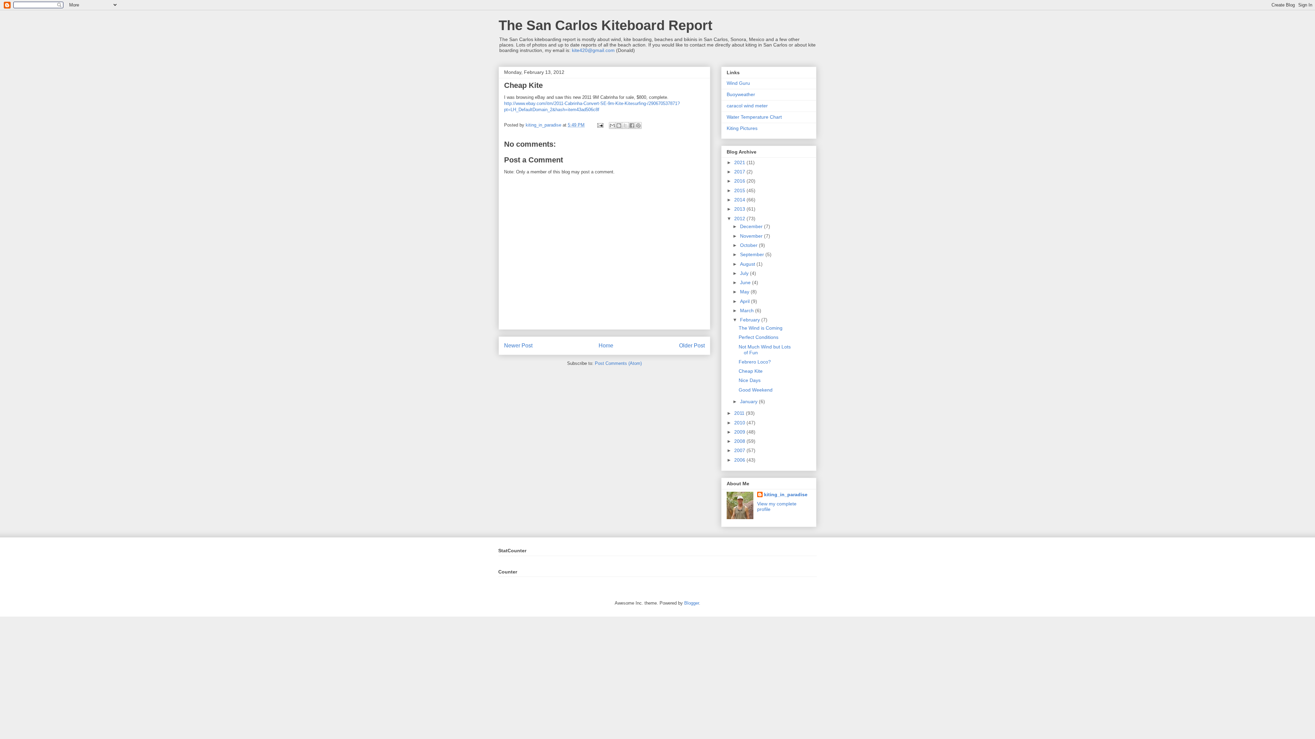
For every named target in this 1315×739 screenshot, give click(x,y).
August (748, 264)
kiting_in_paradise (785, 494)
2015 (740, 190)
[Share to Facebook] (631, 125)
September (752, 254)
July (745, 273)
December (752, 226)
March (747, 310)
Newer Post (518, 345)
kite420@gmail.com (593, 50)
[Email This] (612, 125)
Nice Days (750, 380)
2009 (740, 432)
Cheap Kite (751, 371)
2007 (740, 450)
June (746, 282)
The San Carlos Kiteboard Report (605, 25)
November (752, 236)
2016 (740, 181)
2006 (740, 460)
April (745, 301)
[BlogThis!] (618, 125)
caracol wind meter (747, 105)
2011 (740, 413)
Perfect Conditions (758, 337)
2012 (740, 218)
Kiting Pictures (742, 128)
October (749, 245)
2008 (740, 441)
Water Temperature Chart (754, 117)
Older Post (692, 345)
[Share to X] (625, 125)
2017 (740, 171)
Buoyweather (741, 94)
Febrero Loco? (755, 362)
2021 (740, 162)
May (745, 291)
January (749, 401)
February (750, 319)
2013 (740, 209)
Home (606, 345)
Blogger (691, 603)
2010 (740, 422)
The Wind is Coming (760, 328)
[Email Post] (600, 125)
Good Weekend (756, 390)
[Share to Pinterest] (638, 125)
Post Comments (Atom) (618, 363)
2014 (740, 199)
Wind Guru (738, 83)
